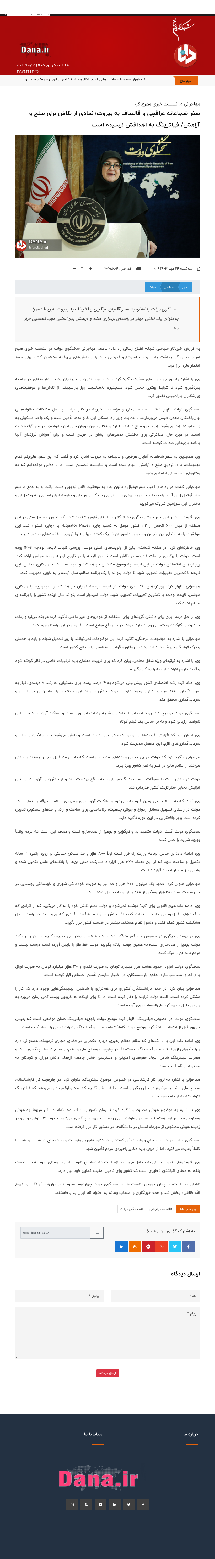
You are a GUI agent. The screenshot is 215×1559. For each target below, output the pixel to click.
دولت (152, 287)
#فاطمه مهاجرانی (160, 1209)
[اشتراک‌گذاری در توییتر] (175, 1246)
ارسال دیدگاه (107, 1373)
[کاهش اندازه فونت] (72, 268)
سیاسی (169, 287)
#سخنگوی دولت (131, 1209)
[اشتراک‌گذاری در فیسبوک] (188, 1246)
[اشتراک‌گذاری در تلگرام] (148, 1246)
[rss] (86, 1504)
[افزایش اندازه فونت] (88, 268)
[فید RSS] (135, 1246)
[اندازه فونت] (80, 268)
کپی (97, 1233)
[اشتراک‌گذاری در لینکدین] (121, 1246)
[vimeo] (72, 1504)
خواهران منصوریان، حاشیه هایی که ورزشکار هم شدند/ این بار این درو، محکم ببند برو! (83, 79)
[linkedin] (115, 1504)
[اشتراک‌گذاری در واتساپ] (161, 1246)
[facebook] (143, 1504)
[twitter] (129, 1504)
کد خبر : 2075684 (118, 268)
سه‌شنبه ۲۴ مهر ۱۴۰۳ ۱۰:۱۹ (173, 268)
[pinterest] (100, 1504)
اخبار (185, 287)
